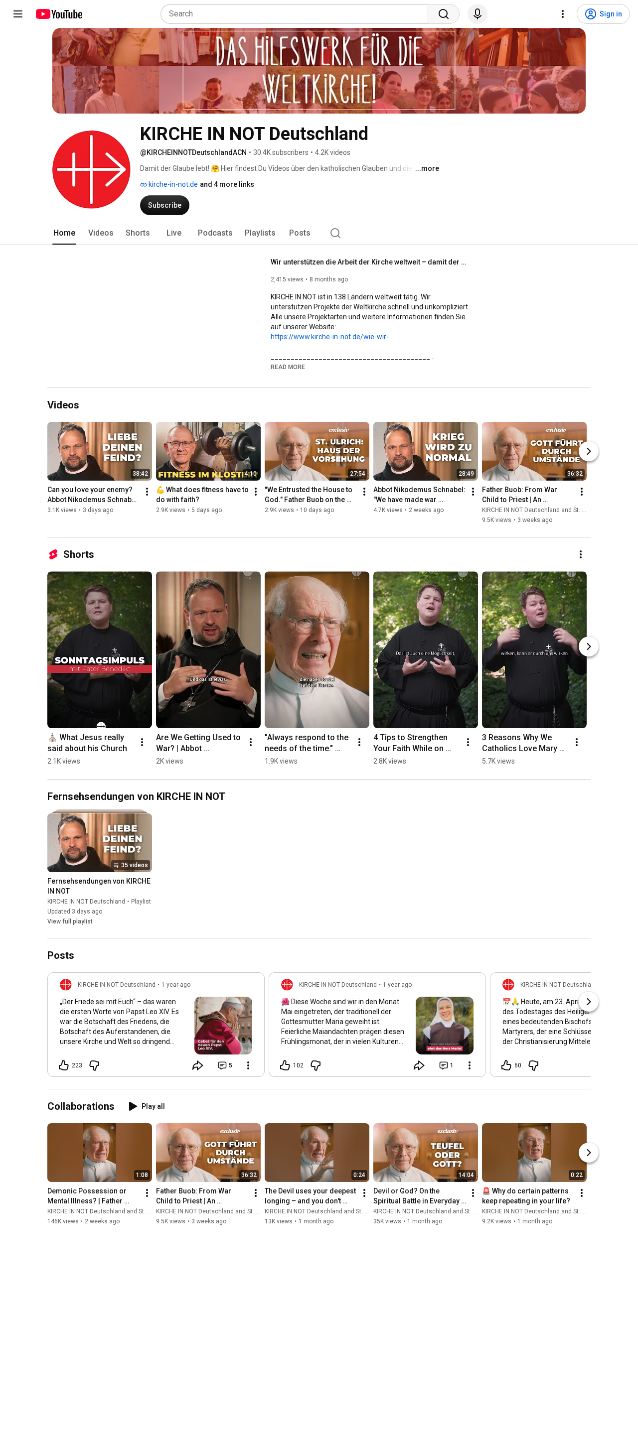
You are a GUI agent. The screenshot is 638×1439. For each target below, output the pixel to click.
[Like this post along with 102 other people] (285, 1065)
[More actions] (147, 492)
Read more (288, 367)
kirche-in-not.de (172, 184)
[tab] (64, 233)
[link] (156, 1027)
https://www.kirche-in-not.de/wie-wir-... (332, 337)
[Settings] (563, 14)
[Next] (589, 452)
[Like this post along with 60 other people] (506, 1065)
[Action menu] (248, 1065)
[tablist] (319, 233)
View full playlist (70, 921)
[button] (288, 367)
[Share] (198, 1065)
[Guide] (18, 14)
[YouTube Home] (58, 14)
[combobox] (297, 14)
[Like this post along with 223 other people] (64, 1065)
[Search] (444, 14)
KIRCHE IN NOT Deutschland (86, 901)
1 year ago (175, 984)
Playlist (141, 901)
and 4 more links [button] (227, 184)
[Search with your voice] (477, 14)
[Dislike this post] (94, 1065)
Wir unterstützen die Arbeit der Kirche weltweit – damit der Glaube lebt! (371, 262)
